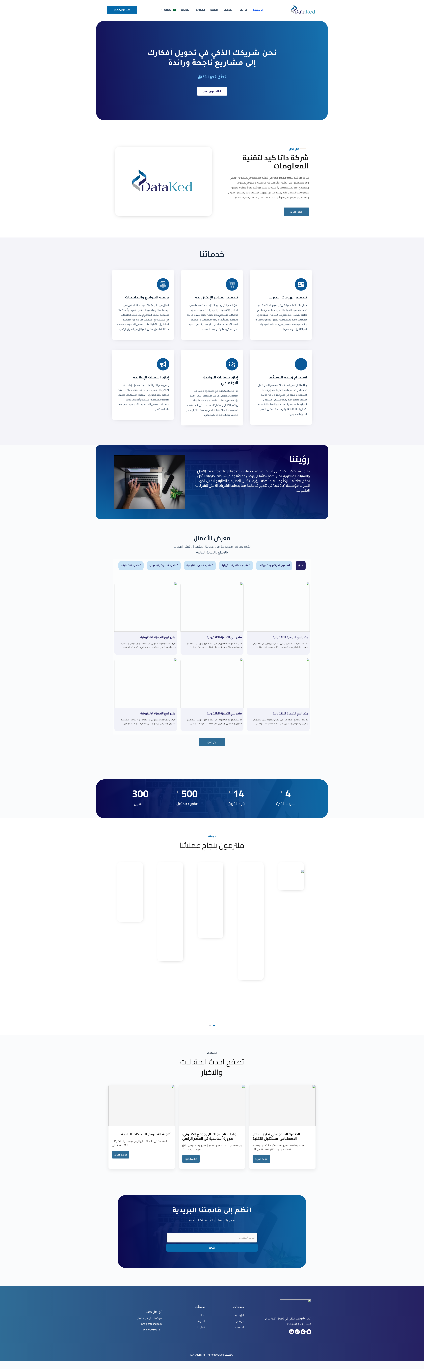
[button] (214, 1025)
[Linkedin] (291, 1331)
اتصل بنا (185, 9)
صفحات (238, 1307)
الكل (300, 565)
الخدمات (228, 9)
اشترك (212, 1247)
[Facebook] (308, 1331)
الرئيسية (258, 9)
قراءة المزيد (261, 1159)
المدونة (200, 9)
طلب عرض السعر (122, 9)
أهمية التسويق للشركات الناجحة (146, 1134)
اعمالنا (214, 9)
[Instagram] (297, 1331)
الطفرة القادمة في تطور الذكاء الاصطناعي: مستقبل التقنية (276, 1136)
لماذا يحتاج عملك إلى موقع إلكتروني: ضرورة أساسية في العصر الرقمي (210, 1136)
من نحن (243, 9)
